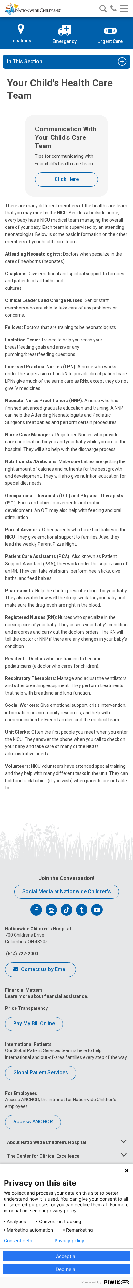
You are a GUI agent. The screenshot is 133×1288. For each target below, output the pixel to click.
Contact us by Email (44, 969)
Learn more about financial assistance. (46, 996)
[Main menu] (124, 9)
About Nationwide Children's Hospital (46, 1142)
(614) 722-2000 (21, 953)
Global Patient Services (40, 1073)
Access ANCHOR (33, 1122)
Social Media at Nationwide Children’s (66, 891)
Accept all (66, 1256)
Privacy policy (69, 1240)
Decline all (66, 1269)
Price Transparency (26, 1008)
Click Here (67, 179)
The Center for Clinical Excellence (43, 1156)
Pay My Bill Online (34, 1023)
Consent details (20, 1240)
